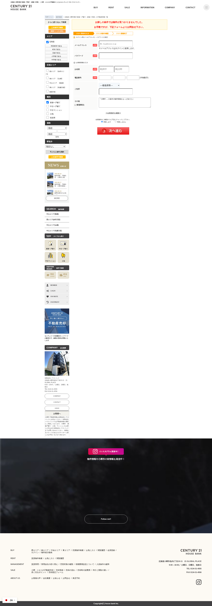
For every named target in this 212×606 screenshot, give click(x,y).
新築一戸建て (55, 102)
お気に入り (90, 550)
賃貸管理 (35, 564)
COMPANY (170, 7)
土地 (51, 114)
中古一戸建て (55, 106)
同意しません (121, 122)
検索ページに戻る (57, 31)
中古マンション (56, 110)
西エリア (35, 550)
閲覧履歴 (101, 550)
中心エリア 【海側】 (57, 83)
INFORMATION (147, 7)
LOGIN (53, 291)
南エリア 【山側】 (56, 78)
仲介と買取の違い (100, 570)
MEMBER (53, 285)
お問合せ (66, 578)
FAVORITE (54, 296)
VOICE (57, 408)
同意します (107, 122)
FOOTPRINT (55, 302)
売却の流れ (70, 570)
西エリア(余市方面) (53, 219)
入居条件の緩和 (102, 564)
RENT (111, 7)
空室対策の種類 (66, 564)
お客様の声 (36, 578)
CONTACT (190, 7)
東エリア (66, 550)
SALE (127, 7)
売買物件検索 (78, 550)
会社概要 (46, 578)
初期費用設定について (85, 564)
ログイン (35, 552)
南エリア (45, 550)
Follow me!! (106, 519)
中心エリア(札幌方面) (54, 231)
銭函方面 (52, 92)
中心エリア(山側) (52, 225)
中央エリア (55, 550)
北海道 (51, 42)
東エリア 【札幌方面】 (58, 87)
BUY (96, 7)
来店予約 (76, 578)
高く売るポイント (38, 572)
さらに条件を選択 (58, 152)
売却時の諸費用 (83, 570)
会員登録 (111, 550)
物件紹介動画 (46, 552)
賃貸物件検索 (36, 558)
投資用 (52, 118)
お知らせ (56, 578)
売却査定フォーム (56, 572)
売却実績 (59, 570)
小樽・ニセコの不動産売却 (42, 570)
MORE (57, 198)
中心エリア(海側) (52, 214)
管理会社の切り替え (49, 564)
